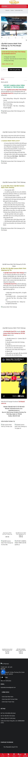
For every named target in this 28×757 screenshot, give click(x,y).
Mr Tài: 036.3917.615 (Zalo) (8, 715)
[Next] (24, 26)
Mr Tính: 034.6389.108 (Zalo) (8, 713)
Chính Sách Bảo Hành (7, 696)
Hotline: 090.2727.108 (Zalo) (8, 718)
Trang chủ (7, 10)
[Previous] (3, 26)
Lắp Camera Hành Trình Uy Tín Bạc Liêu (7, 533)
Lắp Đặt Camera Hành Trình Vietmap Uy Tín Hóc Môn (7, 650)
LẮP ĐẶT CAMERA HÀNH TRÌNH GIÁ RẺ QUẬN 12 (21, 650)
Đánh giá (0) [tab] (4, 82)
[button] (2, 2)
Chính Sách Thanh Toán (8, 701)
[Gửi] (25, 6)
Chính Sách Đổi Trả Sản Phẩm (10, 699)
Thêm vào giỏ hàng (14, 69)
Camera (12, 10)
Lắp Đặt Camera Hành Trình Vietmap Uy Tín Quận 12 (21, 534)
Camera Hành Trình (19, 10)
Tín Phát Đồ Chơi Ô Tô (7, 93)
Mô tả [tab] (2, 79)
